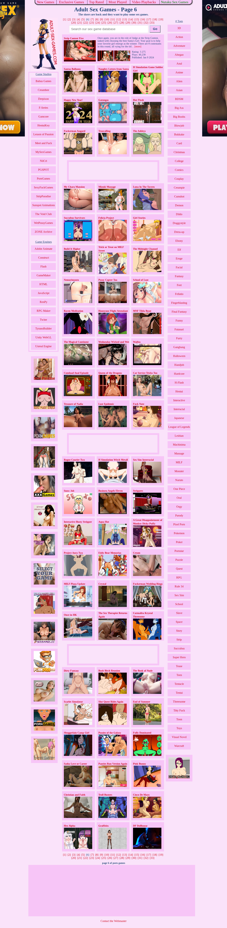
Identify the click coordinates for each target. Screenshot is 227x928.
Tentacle (179, 683)
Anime (179, 72)
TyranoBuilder (43, 328)
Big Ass (179, 107)
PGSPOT (43, 169)
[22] (85, 22)
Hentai (179, 391)
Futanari (179, 329)
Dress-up (179, 231)
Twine (43, 319)
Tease (179, 666)
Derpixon (43, 98)
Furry (179, 338)
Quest (179, 568)
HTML (43, 284)
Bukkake (179, 134)
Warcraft (179, 745)
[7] (92, 19)
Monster (179, 471)
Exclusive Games (71, 2)
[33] (152, 22)
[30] (134, 22)
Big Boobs (179, 116)
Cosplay (179, 178)
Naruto (179, 480)
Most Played (118, 2)
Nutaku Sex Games (174, 2)
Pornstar (179, 550)
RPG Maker (43, 310)
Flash (43, 266)
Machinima (179, 444)
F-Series (43, 107)
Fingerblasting (179, 302)
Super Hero (179, 657)
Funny (179, 320)
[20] (73, 22)
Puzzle (179, 559)
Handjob (179, 364)
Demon (179, 205)
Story (179, 630)
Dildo (179, 214)
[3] (73, 19)
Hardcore (179, 373)
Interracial (179, 409)
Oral (179, 497)
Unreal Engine (43, 346)
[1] (64, 19)
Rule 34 (179, 586)
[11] (112, 19)
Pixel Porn (179, 524)
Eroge (179, 258)
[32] (146, 22)
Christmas (179, 152)
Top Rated (96, 2)
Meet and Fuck (43, 143)
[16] (142, 19)
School (179, 604)
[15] (136, 19)
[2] (69, 19)
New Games (45, 2)
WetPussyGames (43, 222)
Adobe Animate (43, 248)
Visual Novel (179, 737)
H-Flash (179, 382)
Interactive (179, 400)
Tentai (179, 692)
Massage (179, 453)
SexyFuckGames (43, 187)
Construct (43, 257)
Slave (179, 612)
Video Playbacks (144, 2)
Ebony (179, 240)
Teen (179, 675)
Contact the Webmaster (113, 921)
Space (179, 621)
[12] (118, 19)
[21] (79, 22)
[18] (155, 19)
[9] (101, 19)
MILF (179, 462)
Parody (179, 515)
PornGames (43, 178)
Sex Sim (179, 595)
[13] (124, 19)
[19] (161, 19)
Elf (179, 249)
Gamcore (43, 116)
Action (179, 36)
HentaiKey (43, 125)
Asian (179, 90)
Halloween (179, 355)
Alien (179, 81)
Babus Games (43, 81)
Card (179, 143)
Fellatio (179, 293)
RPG (179, 577)
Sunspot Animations (43, 205)
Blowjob (179, 125)
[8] (96, 19)
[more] (137, 46)
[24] (97, 22)
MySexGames (43, 151)
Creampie (179, 187)
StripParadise (43, 196)
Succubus (179, 648)
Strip (179, 639)
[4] (78, 19)
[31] (140, 22)
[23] (91, 22)
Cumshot (179, 196)
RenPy (43, 301)
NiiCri (43, 160)
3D (179, 28)
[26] (109, 22)
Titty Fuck (179, 710)
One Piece (179, 488)
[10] (106, 19)
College (179, 161)
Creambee (43, 89)
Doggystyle (179, 223)
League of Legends (179, 426)
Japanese (179, 418)
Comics (179, 169)
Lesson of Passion (43, 134)
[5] (83, 19)
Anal (179, 63)
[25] (103, 22)
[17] (148, 19)
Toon (179, 719)
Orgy (179, 506)
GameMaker (44, 275)
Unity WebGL (43, 337)
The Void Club (43, 214)
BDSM (179, 98)
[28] (122, 22)
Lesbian (179, 435)
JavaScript (43, 293)
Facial (179, 267)
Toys (179, 728)
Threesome (179, 701)
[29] (128, 22)
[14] (130, 19)
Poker (179, 542)
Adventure (179, 45)
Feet (179, 285)
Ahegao (179, 54)
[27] (116, 22)
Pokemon (179, 533)
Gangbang (179, 347)
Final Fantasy (179, 311)
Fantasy (179, 276)
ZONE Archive (43, 231)
